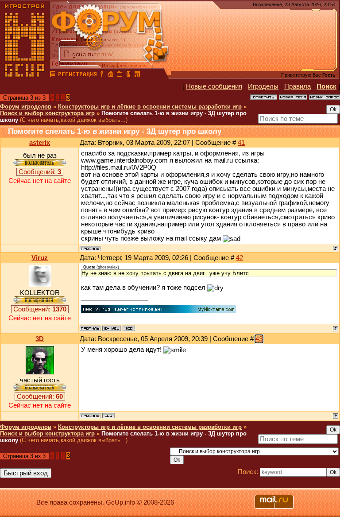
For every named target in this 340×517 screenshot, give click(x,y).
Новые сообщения (214, 86)
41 (241, 142)
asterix (39, 142)
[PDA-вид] (128, 75)
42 (239, 257)
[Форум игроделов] (52, 75)
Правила (297, 86)
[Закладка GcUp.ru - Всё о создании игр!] (119, 75)
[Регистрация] (77, 75)
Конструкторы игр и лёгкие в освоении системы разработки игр (150, 106)
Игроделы (263, 86)
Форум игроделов (25, 106)
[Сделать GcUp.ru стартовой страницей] (110, 75)
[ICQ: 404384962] (108, 415)
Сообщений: (40, 171)
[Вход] (101, 75)
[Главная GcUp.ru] (24, 75)
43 (259, 338)
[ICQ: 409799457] (129, 328)
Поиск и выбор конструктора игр (47, 113)
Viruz (39, 257)
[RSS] (137, 75)
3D (39, 338)
